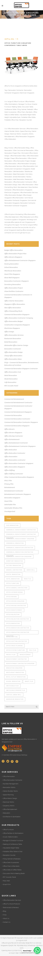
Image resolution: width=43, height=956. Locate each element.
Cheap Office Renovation (18, 158)
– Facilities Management (10, 784)
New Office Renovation (25, 184)
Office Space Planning (14, 645)
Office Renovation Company (26, 163)
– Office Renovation (8, 776)
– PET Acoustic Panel (9, 877)
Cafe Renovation (18, 171)
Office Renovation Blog (21, 148)
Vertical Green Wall (13, 694)
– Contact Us (6, 922)
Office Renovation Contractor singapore (18, 463)
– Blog (4, 911)
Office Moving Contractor (13, 436)
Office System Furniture (15, 650)
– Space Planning (8, 795)
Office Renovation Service (13, 166)
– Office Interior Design (9, 798)
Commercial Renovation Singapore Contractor (21, 368)
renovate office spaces (11, 222)
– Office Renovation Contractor (12, 780)
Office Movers (9, 429)
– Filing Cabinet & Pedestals (11, 859)
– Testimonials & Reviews (10, 907)
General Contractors (14, 570)
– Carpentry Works (8, 806)
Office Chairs (21, 112)
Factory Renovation (11, 264)
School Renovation (19, 177)
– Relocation (6, 813)
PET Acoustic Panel (11, 386)
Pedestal (30, 109)
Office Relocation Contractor (14, 453)
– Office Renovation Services (11, 900)
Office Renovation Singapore (24, 136)
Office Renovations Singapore (22, 190)
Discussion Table (27, 107)
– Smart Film (6, 884)
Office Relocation (10, 139)
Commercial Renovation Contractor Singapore (21, 422)
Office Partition (30, 101)
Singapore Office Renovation (14, 198)
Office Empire (9, 214)
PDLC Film (8, 480)
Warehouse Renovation (12, 271)
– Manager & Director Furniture (12, 840)
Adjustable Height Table (27, 115)
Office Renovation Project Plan (15, 254)
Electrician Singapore (27, 93)
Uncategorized (9, 511)
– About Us (5, 918)
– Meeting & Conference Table (12, 844)
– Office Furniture (8, 829)
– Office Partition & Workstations (12, 833)
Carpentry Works (27, 134)
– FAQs (4, 915)
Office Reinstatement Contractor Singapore (20, 260)
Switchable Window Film (13, 508)
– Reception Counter (8, 855)
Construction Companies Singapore (17, 325)
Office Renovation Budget (13, 195)
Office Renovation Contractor (22, 182)
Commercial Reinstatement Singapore (18, 412)
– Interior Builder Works (10, 791)
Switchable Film (10, 504)
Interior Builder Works (11, 131)
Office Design (27, 195)
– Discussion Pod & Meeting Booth (13, 873)
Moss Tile (27, 578)
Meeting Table (16, 107)
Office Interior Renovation (13, 301)
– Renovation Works (8, 787)
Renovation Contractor (15, 90)
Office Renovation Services (29, 192)
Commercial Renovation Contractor (17, 419)
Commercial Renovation (13, 415)
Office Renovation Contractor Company (18, 318)
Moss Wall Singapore (11, 278)
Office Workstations (11, 104)
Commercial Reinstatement (14, 399)
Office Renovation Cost (30, 166)
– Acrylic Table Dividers (10, 837)
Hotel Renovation (18, 179)
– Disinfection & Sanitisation (11, 817)
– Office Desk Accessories (10, 862)
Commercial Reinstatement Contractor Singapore (21, 535)
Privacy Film (8, 484)
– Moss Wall (6, 881)
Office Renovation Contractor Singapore (17, 633)
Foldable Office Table (28, 117)
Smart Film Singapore (12, 274)
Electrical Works (15, 134)
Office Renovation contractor (14, 460)
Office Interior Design (14, 592)
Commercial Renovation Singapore (16, 314)
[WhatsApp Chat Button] (37, 950)
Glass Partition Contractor (13, 291)
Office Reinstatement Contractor (16, 443)
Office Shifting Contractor (13, 474)
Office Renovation (13, 128)
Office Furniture (18, 101)
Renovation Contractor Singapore (15, 205)
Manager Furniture (24, 104)
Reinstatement (9, 136)
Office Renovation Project (21, 161)
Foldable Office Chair (11, 120)
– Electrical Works (8, 802)
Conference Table (10, 109)
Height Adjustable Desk (12, 117)
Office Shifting (9, 470)
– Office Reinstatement (9, 809)
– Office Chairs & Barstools (10, 866)
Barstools (29, 112)
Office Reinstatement (11, 217)
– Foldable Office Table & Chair (12, 851)
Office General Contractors (16, 587)
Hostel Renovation (11, 379)
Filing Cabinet (21, 109)
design (31, 219)
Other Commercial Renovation (23, 150)
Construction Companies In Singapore (17, 169)
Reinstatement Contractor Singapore (17, 494)
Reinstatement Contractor (13, 491)
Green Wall (31, 570)
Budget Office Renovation (13, 250)
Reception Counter (25, 120)
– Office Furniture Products (11, 904)
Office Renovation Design (13, 352)
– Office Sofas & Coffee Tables (11, 870)
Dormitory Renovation (12, 284)
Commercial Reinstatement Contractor (18, 402)
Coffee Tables (14, 115)
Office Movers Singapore (13, 257)
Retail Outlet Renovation (16, 677)
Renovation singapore (12, 498)
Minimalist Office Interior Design (16, 345)
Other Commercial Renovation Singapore (19, 477)
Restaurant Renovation (12, 338)
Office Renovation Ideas (18, 156)
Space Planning (25, 131)
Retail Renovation (19, 174)
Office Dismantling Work (13, 311)
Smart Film (8, 501)
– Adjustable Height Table (10, 848)
